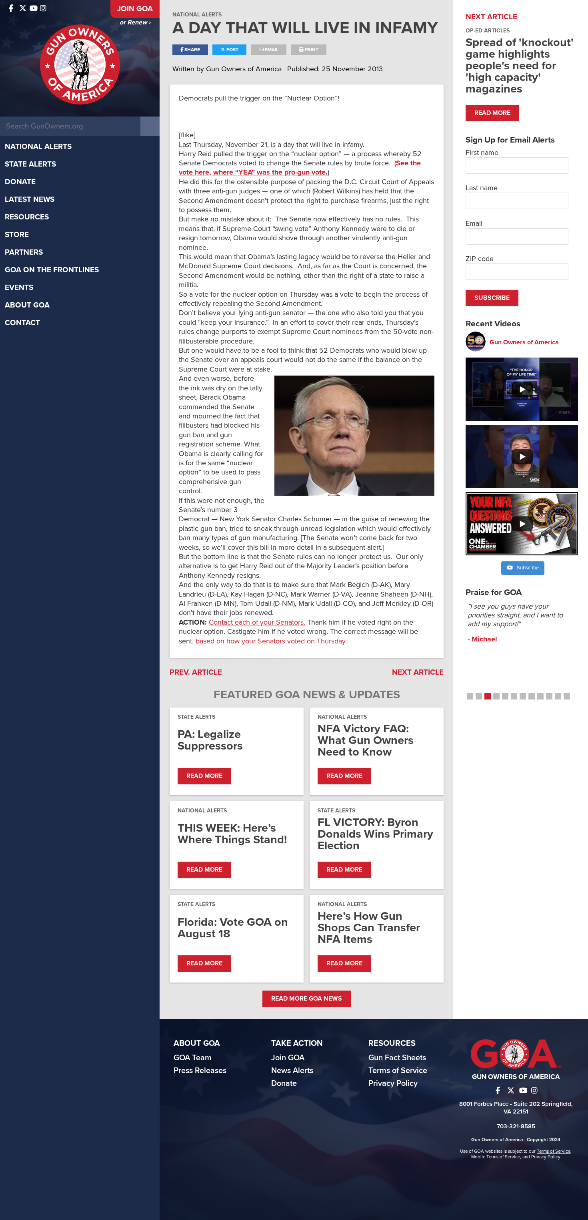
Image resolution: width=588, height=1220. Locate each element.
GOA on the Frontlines (52, 269)
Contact (22, 322)
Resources (27, 217)
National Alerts (38, 146)
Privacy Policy (393, 1083)
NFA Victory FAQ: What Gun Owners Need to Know (366, 740)
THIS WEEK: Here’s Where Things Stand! (232, 833)
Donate (20, 181)
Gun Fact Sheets (397, 1058)
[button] (470, 696)
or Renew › (135, 22)
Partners (24, 252)
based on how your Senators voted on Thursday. (270, 641)
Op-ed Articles (488, 30)
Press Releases (200, 1070)
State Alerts (30, 164)
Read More (204, 776)
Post (231, 49)
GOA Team (193, 1058)
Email (271, 49)
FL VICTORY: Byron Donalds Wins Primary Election (375, 833)
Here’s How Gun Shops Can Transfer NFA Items (369, 927)
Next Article (418, 672)
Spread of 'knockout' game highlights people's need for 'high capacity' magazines (520, 65)
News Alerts (292, 1070)
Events (19, 287)
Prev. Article (196, 672)
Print (311, 49)
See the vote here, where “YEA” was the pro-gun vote (300, 168)
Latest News (29, 199)
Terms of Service (397, 1070)
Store (17, 234)
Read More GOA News (306, 999)
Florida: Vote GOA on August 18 (233, 927)
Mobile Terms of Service (495, 1157)
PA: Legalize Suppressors (210, 740)
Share (191, 49)
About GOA (27, 305)
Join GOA (135, 8)
